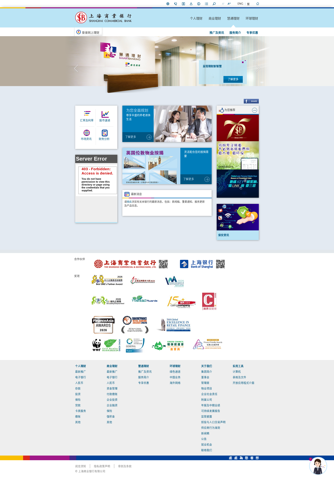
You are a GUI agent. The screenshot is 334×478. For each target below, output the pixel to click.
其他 (78, 422)
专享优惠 (252, 32)
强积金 (111, 416)
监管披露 (206, 416)
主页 (257, 3)
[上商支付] (238, 155)
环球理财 (252, 18)
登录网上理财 (90, 32)
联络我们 (176, 3)
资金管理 (112, 388)
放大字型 (229, 3)
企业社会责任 (209, 394)
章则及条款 (125, 466)
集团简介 (206, 371)
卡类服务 (80, 411)
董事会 (205, 377)
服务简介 (235, 32)
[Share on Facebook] (251, 101)
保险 (78, 399)
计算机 (237, 371)
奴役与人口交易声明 (213, 422)
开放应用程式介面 (243, 383)
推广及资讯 (217, 32)
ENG (240, 4)
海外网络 (175, 383)
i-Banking (183, 3)
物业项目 (206, 388)
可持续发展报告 (210, 411)
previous (76, 68)
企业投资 (112, 399)
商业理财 (215, 18)
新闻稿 (205, 433)
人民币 (79, 383)
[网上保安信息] (238, 183)
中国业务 (175, 377)
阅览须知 (80, 466)
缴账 (78, 416)
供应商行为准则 (210, 428)
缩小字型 (223, 3)
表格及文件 (239, 377)
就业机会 (206, 444)
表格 (206, 3)
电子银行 (80, 377)
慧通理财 (233, 18)
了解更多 (233, 79)
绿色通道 (175, 371)
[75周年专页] (238, 128)
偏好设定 (168, 3)
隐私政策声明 (102, 466)
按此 (129, 202)
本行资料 (199, 3)
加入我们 (191, 3)
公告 (204, 439)
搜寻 (214, 3)
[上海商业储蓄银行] (132, 258)
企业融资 (112, 405)
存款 (78, 388)
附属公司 (206, 399)
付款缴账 (112, 394)
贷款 (78, 405)
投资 (78, 394)
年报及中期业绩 (210, 405)
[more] (254, 110)
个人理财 (196, 18)
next (258, 68)
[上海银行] (202, 258)
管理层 (205, 383)
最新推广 (80, 371)
